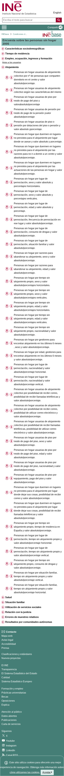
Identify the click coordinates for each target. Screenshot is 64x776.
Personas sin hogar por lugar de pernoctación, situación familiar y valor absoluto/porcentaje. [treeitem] (34, 244)
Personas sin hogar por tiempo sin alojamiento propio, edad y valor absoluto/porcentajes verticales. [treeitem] (32, 319)
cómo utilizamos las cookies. (25, 772)
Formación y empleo (12, 688)
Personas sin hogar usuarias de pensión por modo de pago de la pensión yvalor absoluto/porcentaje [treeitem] (37, 113)
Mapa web (7, 636)
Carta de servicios (11, 724)
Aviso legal (7, 640)
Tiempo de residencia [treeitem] (17, 53)
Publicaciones (9, 720)
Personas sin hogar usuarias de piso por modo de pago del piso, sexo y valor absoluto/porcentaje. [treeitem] (35, 441)
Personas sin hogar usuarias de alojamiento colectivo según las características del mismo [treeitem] (37, 90)
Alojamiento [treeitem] (12, 67)
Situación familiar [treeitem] (15, 602)
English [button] (57, 12)
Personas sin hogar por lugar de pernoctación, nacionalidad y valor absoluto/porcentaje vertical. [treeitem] (32, 381)
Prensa (5, 648)
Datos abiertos (9, 716)
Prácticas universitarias (13, 692)
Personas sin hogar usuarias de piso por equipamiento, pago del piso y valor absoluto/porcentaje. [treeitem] (35, 478)
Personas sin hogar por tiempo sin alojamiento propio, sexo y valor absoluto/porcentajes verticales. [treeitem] (32, 294)
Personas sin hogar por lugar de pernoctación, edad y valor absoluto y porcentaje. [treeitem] (33, 207)
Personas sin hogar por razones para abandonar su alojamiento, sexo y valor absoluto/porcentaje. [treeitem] (34, 257)
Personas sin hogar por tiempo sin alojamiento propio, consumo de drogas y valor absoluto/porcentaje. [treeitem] (35, 564)
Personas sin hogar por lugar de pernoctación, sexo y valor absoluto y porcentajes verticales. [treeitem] (33, 195)
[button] (54, 27)
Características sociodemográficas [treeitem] (25, 48)
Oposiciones (8, 700)
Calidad (5, 677)
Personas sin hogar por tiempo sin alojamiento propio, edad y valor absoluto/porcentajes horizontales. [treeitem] (32, 306)
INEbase (5, 34)
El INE (4, 665)
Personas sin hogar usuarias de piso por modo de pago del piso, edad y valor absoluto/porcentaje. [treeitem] (35, 454)
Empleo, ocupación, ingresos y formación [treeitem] (28, 58)
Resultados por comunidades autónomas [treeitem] (28, 622)
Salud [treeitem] (8, 597)
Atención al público (11, 712)
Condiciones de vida (21, 34)
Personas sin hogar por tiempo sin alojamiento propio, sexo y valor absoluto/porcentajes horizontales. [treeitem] (32, 282)
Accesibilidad (8, 644)
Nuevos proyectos (11, 658)
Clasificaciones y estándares (16, 654)
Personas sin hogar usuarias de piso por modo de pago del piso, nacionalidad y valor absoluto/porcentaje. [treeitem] (37, 466)
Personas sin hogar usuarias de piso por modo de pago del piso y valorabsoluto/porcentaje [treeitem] (35, 101)
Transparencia (9, 669)
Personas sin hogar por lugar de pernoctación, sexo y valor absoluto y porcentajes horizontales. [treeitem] (33, 182)
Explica (5, 705)
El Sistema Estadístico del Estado (19, 673)
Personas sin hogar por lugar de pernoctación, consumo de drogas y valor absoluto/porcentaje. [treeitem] (35, 232)
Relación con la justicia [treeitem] (18, 612)
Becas (4, 696)
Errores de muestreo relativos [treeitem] (22, 617)
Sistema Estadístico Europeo (16, 681)
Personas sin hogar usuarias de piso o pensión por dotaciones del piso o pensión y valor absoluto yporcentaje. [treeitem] (37, 125)
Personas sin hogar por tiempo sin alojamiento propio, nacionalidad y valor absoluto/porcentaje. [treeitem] (35, 331)
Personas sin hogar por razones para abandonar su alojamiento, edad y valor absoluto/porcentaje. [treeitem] (35, 269)
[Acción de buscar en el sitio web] (59, 20)
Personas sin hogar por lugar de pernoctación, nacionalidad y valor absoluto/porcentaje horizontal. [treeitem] (32, 368)
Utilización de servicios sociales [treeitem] (23, 607)
